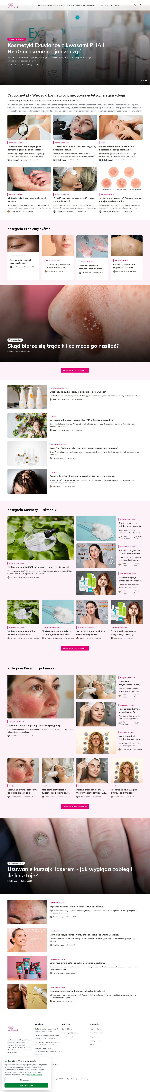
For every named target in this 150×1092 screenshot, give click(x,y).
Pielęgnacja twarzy (90, 5)
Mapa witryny (85, 1079)
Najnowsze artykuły (45, 5)
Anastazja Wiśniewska (15, 65)
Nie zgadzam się (26, 1080)
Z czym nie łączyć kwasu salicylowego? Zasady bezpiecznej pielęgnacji (47, 1051)
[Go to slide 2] (143, 80)
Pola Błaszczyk (12, 351)
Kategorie (94, 1024)
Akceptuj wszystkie (26, 1085)
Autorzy (66, 1024)
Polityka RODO (58, 1079)
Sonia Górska (67, 1029)
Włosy (116, 5)
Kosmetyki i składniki (74, 5)
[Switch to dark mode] (141, 5)
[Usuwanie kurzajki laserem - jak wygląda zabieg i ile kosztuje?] (75, 856)
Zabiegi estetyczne (106, 5)
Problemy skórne (59, 5)
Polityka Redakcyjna (72, 1079)
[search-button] (135, 5)
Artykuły (39, 1024)
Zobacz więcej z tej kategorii (73, 370)
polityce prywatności (34, 1075)
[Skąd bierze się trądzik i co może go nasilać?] (75, 323)
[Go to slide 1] (141, 80)
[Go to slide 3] (146, 80)
